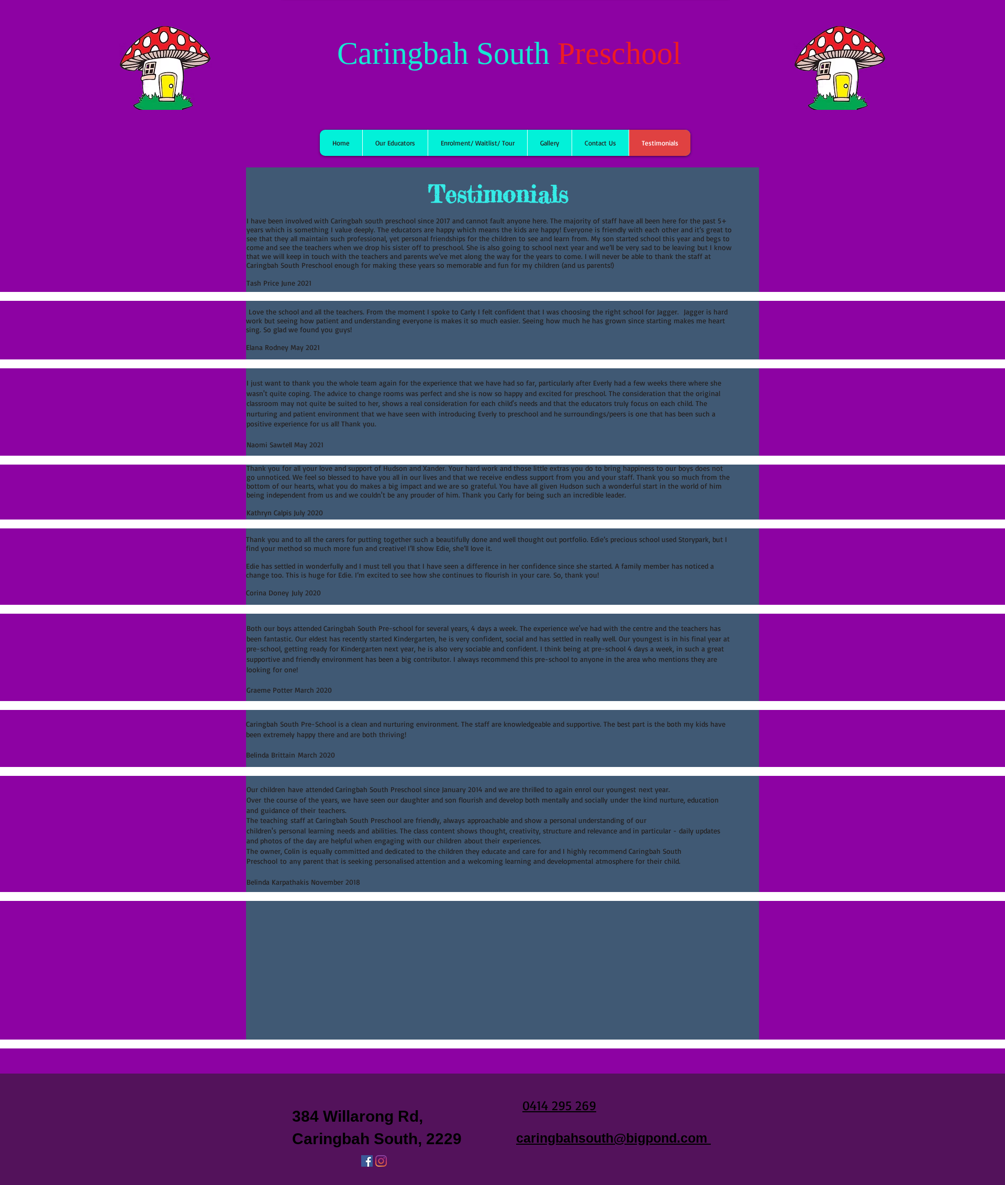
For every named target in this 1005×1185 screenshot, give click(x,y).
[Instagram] (381, 1161)
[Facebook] (367, 1161)
